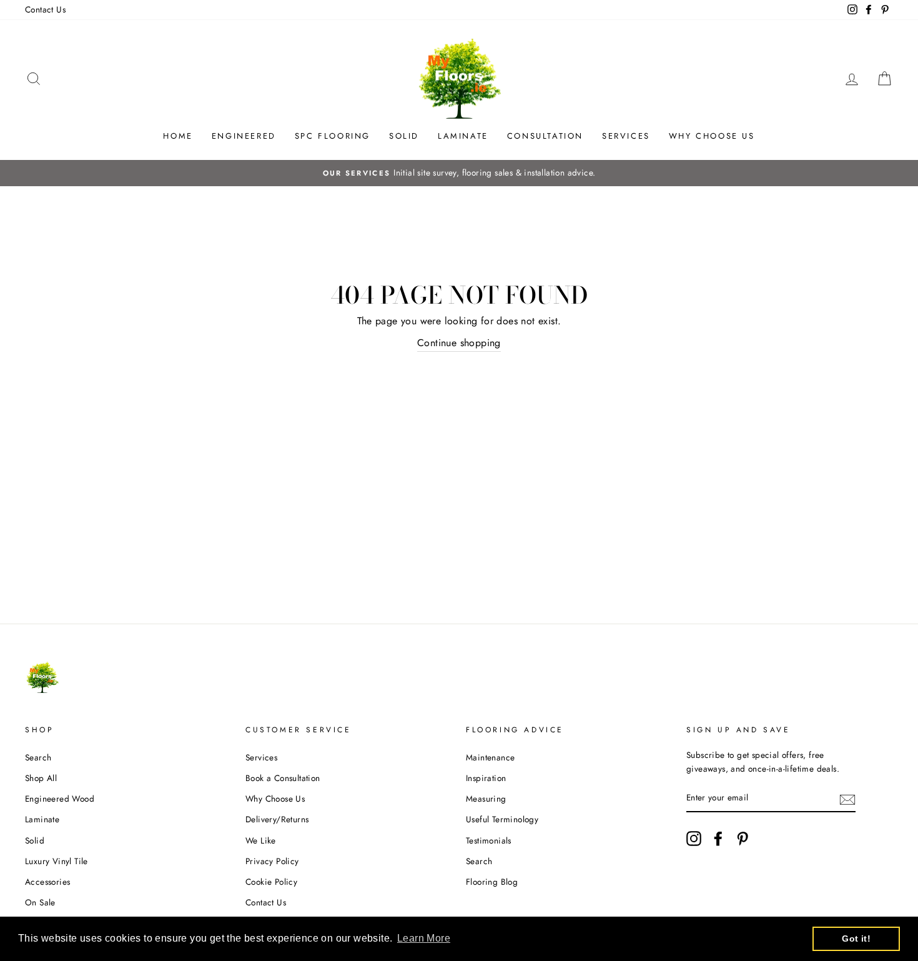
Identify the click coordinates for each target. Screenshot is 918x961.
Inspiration (486, 778)
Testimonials (488, 840)
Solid (404, 136)
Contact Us (45, 9)
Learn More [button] (423, 938)
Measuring (486, 798)
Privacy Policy (272, 861)
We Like (260, 840)
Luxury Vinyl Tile (56, 861)
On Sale (40, 902)
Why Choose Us (712, 136)
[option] (459, 173)
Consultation (545, 136)
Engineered (244, 136)
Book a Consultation (282, 778)
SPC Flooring (332, 136)
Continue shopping (459, 343)
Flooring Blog (492, 881)
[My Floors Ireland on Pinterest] (742, 838)
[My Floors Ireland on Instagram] (693, 838)
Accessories (47, 881)
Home (177, 136)
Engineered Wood (59, 798)
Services (626, 136)
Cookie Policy (271, 881)
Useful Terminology (502, 819)
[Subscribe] (847, 798)
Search (38, 757)
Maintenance (490, 757)
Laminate (463, 136)
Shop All (41, 778)
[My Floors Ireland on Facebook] (718, 838)
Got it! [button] (856, 939)
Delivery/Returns (276, 819)
